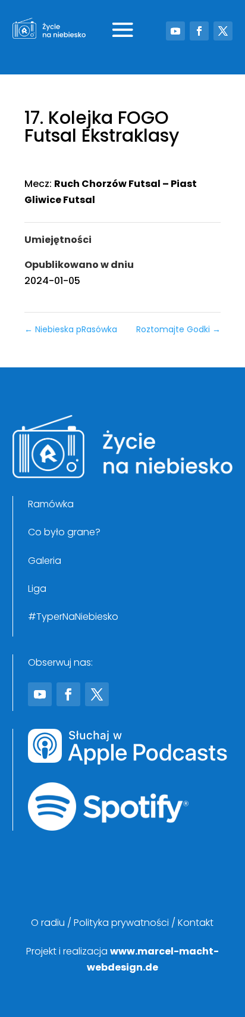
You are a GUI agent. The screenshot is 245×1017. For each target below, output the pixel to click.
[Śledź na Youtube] (175, 30)
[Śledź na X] (223, 30)
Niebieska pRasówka (70, 329)
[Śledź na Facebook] (199, 30)
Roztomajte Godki (178, 329)
